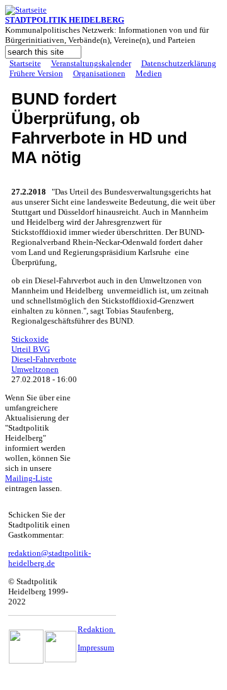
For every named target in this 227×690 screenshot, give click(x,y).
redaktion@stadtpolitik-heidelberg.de (49, 558)
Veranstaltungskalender (91, 63)
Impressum (96, 647)
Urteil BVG (30, 349)
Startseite (25, 63)
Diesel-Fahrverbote (43, 359)
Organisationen (99, 73)
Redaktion (96, 629)
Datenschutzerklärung (178, 63)
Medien (149, 73)
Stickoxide (30, 339)
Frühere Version (36, 73)
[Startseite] (26, 9)
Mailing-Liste (28, 478)
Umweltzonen (35, 369)
